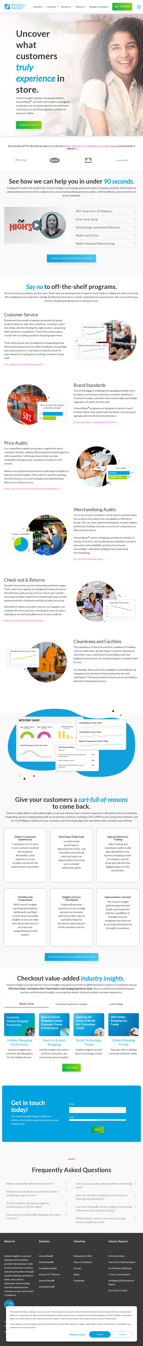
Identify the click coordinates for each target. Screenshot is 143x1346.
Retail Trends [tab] (26, 1003)
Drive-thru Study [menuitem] (116, 1256)
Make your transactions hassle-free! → (25, 620)
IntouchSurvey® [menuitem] (47, 1286)
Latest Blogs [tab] (116, 1004)
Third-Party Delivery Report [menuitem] (121, 1262)
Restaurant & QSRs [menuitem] (83, 1256)
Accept (100, 1334)
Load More (71, 1067)
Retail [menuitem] (76, 1274)
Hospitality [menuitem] (79, 1280)
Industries (51, 6)
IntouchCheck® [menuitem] (46, 1280)
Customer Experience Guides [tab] (72, 1004)
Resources (66, 6)
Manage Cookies (77, 1334)
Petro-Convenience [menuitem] (83, 1262)
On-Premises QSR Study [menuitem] (120, 1268)
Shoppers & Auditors (99, 6)
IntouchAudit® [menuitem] (46, 1262)
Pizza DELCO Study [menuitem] (117, 1290)
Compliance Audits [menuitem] (48, 1268)
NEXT (98, 1129)
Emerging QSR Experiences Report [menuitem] (121, 1282)
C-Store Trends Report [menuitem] (119, 1274)
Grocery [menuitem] (78, 1268)
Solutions (37, 6)
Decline (122, 1334)
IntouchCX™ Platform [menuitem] (49, 1274)
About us (80, 6)
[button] (139, 6)
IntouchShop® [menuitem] (46, 1256)
